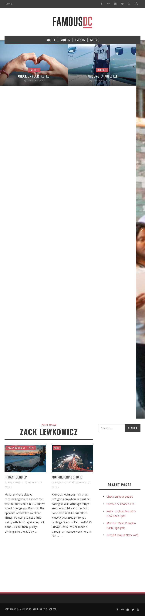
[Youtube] (129, 4)
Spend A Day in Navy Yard (122, 535)
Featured (34, 69)
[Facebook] (101, 4)
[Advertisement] (122, 456)
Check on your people (34, 76)
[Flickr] (108, 4)
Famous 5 (102, 69)
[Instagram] (115, 4)
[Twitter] (122, 4)
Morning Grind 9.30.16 (67, 477)
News (32, 447)
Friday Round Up (16, 447)
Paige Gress (14, 482)
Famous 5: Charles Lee (101, 76)
